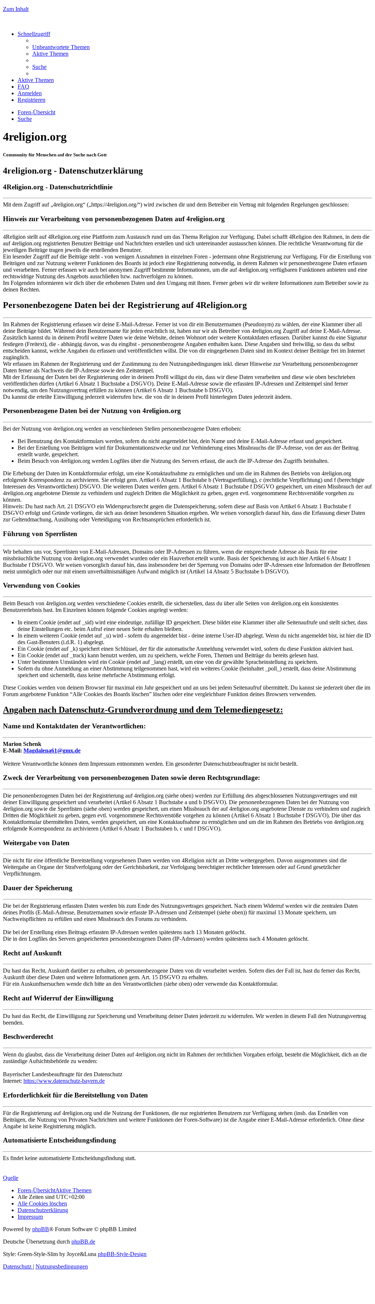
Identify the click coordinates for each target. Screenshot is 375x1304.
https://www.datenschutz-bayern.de (64, 1081)
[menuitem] (61, 47)
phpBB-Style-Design (122, 1254)
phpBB (40, 1229)
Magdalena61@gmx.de (52, 750)
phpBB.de (83, 1241)
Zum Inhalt (16, 9)
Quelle (10, 1178)
